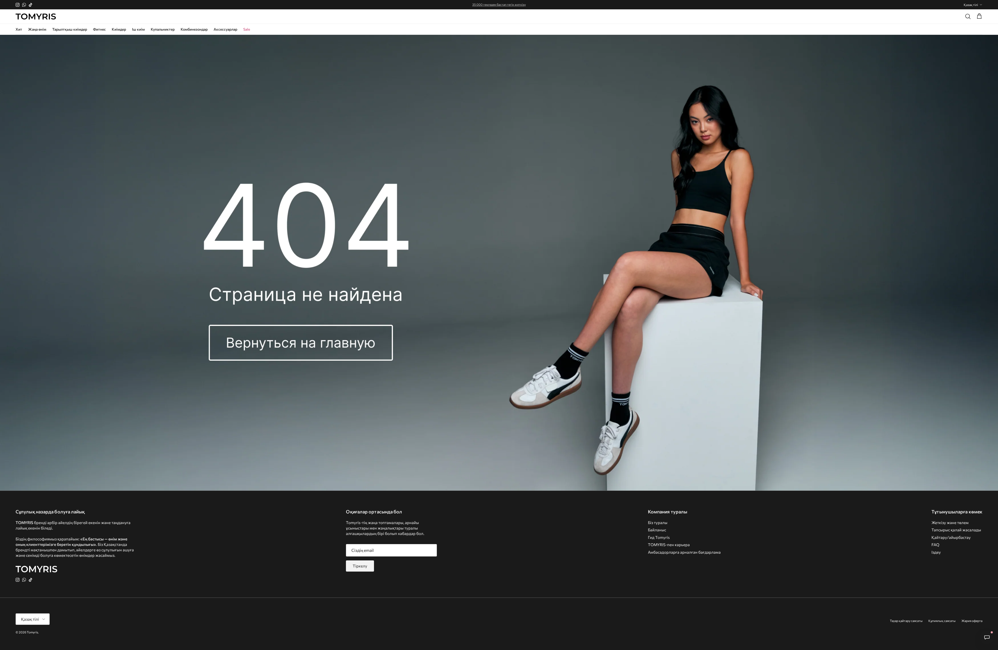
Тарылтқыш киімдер (69, 29)
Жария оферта (971, 620)
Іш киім (138, 29)
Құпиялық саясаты (942, 620)
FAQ (935, 544)
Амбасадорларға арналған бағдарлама (684, 552)
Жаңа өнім (37, 29)
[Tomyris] (36, 17)
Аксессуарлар (225, 29)
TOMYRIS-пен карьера (669, 544)
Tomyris (32, 632)
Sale (246, 29)
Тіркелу (360, 566)
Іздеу (936, 552)
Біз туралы (657, 522)
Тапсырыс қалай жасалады (956, 529)
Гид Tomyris (659, 537)
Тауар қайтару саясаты (906, 620)
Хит (19, 29)
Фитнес (99, 29)
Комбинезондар (194, 29)
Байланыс (657, 529)
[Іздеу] (968, 16)
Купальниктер (163, 29)
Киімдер (119, 29)
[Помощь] (987, 637)
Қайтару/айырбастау (951, 537)
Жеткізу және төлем (950, 522)
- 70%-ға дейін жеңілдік (499, 4)
